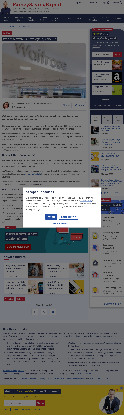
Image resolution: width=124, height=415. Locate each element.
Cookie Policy (86, 200)
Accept (51, 216)
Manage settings (60, 223)
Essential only (68, 216)
